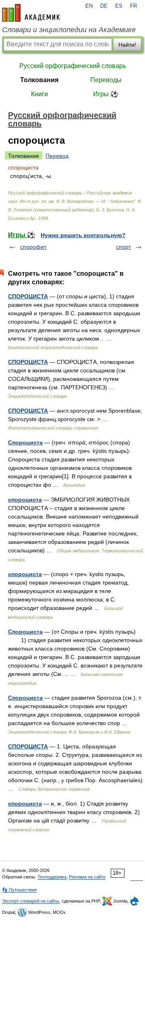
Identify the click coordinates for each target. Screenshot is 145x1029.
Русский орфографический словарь (72, 65)
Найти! (127, 44)
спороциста (25, 499)
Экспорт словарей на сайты (30, 901)
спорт (123, 247)
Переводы (106, 79)
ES (118, 6)
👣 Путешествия (19, 889)
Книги (39, 94)
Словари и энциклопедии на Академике (69, 30)
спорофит (33, 247)
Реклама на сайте (87, 876)
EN (89, 6)
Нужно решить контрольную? (83, 235)
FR (133, 6)
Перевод (57, 156)
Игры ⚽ (105, 94)
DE (104, 6)
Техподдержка (51, 876)
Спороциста (25, 442)
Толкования (39, 79)
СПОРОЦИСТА (28, 296)
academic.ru (31, 13)
